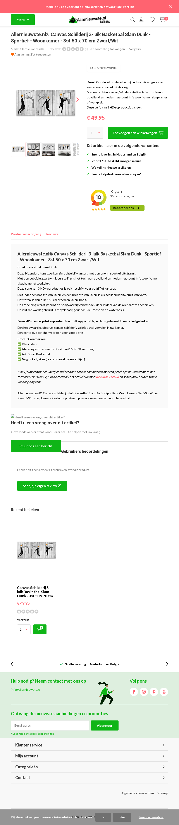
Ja (103, 817)
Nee (122, 817)
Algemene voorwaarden (137, 793)
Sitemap (162, 793)
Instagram (144, 692)
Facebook (134, 692)
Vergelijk (135, 49)
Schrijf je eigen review (40, 486)
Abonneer (104, 725)
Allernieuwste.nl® (31, 49)
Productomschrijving (26, 234)
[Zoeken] (133, 19)
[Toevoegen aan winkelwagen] (39, 629)
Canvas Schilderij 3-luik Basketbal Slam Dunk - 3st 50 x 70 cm (35, 591)
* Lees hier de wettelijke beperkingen (32, 733)
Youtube (164, 692)
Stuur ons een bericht (36, 446)
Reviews (52, 234)
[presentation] (74, 99)
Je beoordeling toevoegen (107, 49)
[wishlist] (152, 19)
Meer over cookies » (151, 817)
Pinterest (154, 692)
